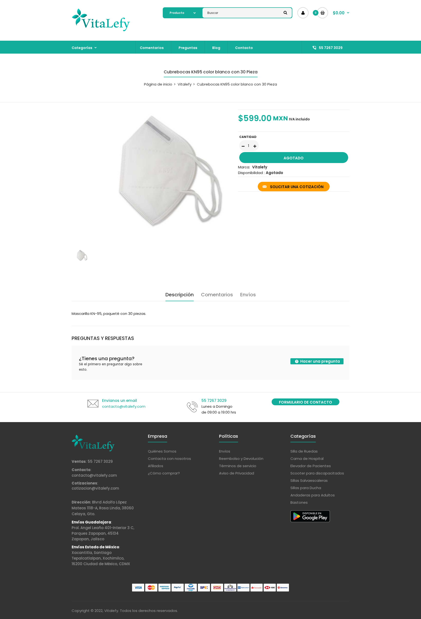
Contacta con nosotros (169, 458)
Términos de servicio (237, 465)
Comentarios (217, 294)
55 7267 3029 (100, 461)
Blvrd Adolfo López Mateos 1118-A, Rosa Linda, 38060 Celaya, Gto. (103, 508)
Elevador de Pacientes (310, 465)
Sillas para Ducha (305, 487)
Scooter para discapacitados (317, 473)
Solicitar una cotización (297, 186)
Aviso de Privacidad (236, 473)
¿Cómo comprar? (164, 473)
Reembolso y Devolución (241, 458)
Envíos (248, 294)
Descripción (179, 294)
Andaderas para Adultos (312, 495)
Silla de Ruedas (304, 451)
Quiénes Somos (162, 451)
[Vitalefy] (101, 30)
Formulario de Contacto (305, 402)
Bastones (299, 502)
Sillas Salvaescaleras (309, 480)
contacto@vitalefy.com (94, 475)
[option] (151, 173)
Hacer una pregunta (319, 361)
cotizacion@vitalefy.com (95, 488)
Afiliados (155, 465)
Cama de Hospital (307, 458)
